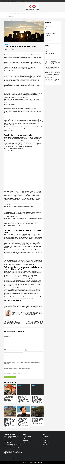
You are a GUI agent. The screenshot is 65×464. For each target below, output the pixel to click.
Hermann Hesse (8, 400)
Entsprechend (7, 243)
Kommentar (7, 336)
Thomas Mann (9, 49)
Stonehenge (7, 61)
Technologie (45, 13)
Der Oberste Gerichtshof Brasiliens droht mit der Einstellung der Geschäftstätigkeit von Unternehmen (37, 399)
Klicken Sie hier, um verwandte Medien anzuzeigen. (14, 148)
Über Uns (5, 1)
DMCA (16, 1)
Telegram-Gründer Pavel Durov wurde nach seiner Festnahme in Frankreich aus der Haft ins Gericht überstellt (23, 421)
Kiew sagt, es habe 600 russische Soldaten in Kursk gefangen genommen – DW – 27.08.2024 (37, 420)
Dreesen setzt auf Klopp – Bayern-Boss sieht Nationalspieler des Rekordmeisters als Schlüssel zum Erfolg (52, 81)
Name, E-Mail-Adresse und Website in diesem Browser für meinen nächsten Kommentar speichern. (22, 363)
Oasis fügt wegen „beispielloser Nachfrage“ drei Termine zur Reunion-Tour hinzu (23, 398)
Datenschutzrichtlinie (29, 1)
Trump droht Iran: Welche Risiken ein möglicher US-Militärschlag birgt (9, 398)
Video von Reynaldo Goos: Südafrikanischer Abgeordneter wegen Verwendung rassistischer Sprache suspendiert (12, 322)
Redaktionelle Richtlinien (21, 1)
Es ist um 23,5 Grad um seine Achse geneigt (25, 140)
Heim (7, 13)
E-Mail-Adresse (26, 350)
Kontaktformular (10, 16)
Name (5, 349)
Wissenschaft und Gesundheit (34, 13)
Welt (19, 13)
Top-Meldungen (12, 13)
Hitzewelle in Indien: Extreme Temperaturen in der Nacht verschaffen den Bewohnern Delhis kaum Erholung (34, 322)
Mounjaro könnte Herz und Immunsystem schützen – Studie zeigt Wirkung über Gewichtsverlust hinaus (52, 67)
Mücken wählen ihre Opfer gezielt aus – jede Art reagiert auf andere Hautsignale (52, 71)
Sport (50, 13)
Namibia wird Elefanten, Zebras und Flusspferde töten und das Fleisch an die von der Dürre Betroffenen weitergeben (9, 421)
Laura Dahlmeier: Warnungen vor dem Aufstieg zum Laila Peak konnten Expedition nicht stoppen (52, 76)
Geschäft (23, 13)
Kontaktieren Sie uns (10, 1)
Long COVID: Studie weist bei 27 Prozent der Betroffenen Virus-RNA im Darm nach (52, 63)
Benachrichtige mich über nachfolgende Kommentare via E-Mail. (17, 368)
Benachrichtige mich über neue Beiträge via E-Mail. (15, 373)
